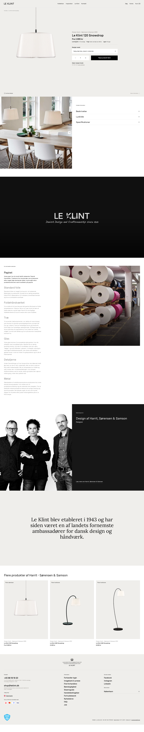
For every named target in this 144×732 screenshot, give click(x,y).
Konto (131, 3)
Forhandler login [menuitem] (70, 678)
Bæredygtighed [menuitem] (70, 687)
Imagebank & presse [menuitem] (72, 681)
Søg (126, 3)
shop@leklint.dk (11, 685)
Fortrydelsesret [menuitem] (70, 696)
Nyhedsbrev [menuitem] (69, 699)
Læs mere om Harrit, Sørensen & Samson (89, 481)
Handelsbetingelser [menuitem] (71, 693)
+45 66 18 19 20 (11, 678)
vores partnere (81, 64)
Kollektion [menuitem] (61, 3)
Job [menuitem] (65, 705)
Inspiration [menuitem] (69, 3)
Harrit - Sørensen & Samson (85, 32)
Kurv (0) (137, 3)
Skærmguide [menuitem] (69, 690)
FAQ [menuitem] (65, 702)
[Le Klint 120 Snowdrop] (26, 613)
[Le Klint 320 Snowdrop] (72, 613)
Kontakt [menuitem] (83, 3)
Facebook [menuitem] (108, 678)
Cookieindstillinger (135, 720)
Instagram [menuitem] (108, 681)
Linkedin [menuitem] (107, 684)
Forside (5, 10)
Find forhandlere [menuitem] (70, 684)
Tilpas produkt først (104, 58)
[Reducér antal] (75, 58)
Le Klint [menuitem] (77, 3)
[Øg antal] (85, 58)
